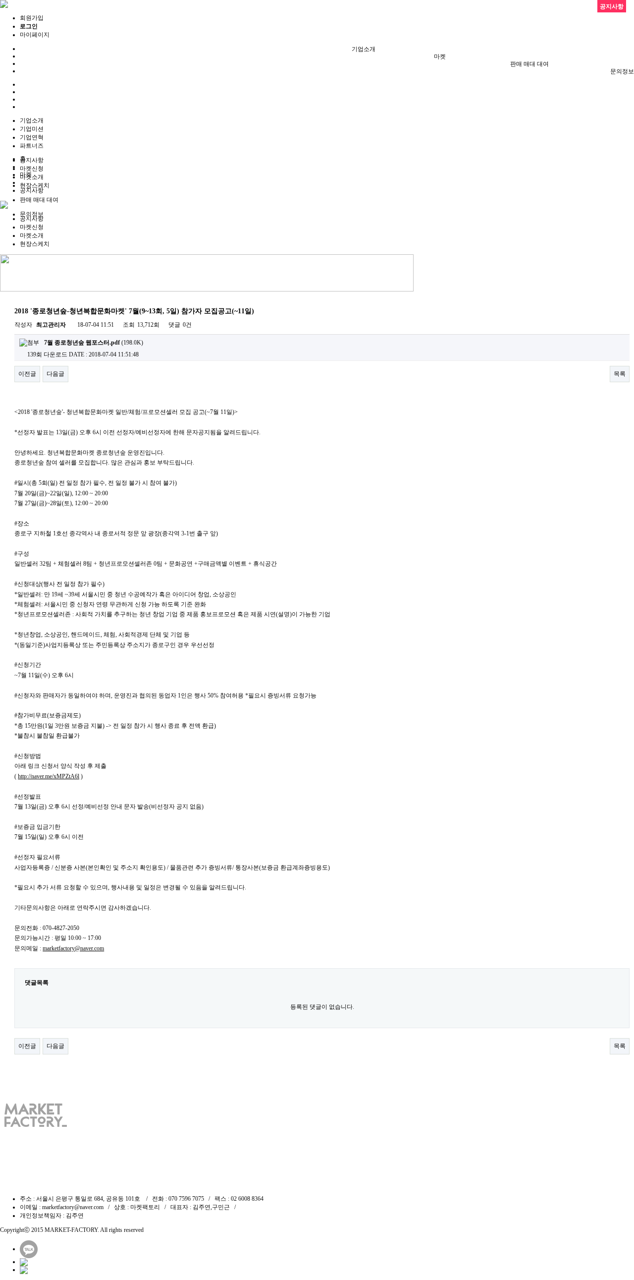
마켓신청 (32, 168)
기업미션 (32, 128)
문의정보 (622, 71)
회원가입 (32, 17)
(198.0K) (93, 342)
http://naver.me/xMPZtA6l (48, 776)
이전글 (27, 373)
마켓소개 (32, 177)
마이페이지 (35, 34)
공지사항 (32, 160)
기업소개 (363, 49)
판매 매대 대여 (529, 63)
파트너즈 (32, 145)
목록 (620, 373)
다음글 (55, 373)
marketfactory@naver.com (73, 948)
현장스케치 (35, 185)
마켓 (440, 56)
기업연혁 (32, 137)
